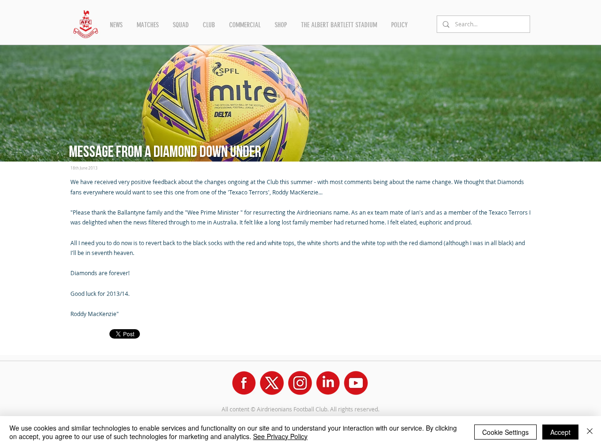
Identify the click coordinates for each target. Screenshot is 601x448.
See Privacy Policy (280, 436)
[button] (116, 25)
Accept (560, 432)
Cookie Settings (505, 432)
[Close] (589, 432)
